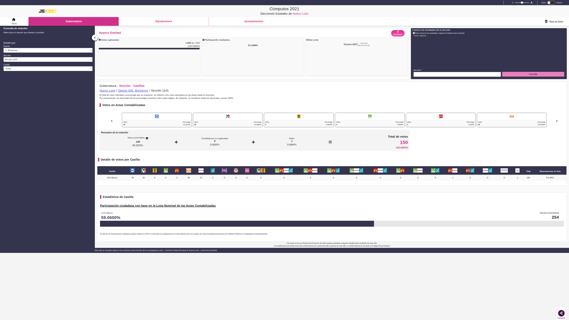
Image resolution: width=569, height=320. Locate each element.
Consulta (533, 74)
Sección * (417, 70)
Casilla (6, 64)
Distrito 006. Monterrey (133, 90)
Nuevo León (107, 90)
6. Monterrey (10, 50)
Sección (7, 55)
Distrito (6, 46)
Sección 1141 (10, 59)
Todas (7, 68)
